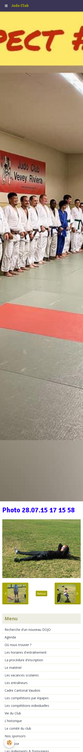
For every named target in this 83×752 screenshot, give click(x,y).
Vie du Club (13, 713)
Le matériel (13, 667)
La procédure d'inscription (24, 660)
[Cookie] (9, 742)
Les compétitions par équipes (27, 698)
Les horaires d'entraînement (26, 652)
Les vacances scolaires (22, 675)
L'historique (13, 721)
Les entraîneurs (16, 683)
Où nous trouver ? (18, 645)
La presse (12, 743)
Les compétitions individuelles (27, 705)
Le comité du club (18, 728)
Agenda (10, 637)
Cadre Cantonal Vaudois (22, 690)
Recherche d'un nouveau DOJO (28, 629)
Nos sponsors (15, 736)
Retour (41, 593)
